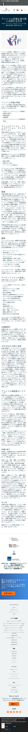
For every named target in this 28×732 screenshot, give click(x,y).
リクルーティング (14, 674)
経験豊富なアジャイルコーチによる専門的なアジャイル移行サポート (13, 487)
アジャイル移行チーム (12, 357)
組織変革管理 (14, 635)
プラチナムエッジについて (14, 685)
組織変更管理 (14, 644)
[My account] (22, 10)
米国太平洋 (14, 651)
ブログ (15, 23)
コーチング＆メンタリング (14, 678)
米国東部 (14, 658)
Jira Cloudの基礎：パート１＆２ (14, 637)
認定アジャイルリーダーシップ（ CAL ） (14, 630)
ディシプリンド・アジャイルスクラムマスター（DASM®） (14, 633)
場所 (14, 614)
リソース (9, 23)
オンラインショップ (14, 612)
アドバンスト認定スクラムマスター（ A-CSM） (14, 623)
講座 (14, 607)
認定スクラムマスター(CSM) (14, 621)
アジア (14, 660)
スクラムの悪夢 (14, 692)
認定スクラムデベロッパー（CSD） (14, 627)
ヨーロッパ (14, 662)
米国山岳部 (14, 653)
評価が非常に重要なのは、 (9, 504)
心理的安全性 (14, 640)
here (10, 723)
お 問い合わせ (8, 593)
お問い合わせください (11, 527)
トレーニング (14, 438)
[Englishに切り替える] (3, 725)
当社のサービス (14, 609)
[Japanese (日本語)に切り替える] (3, 727)
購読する (14, 704)
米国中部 (14, 655)
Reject (14, 726)
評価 (14, 671)
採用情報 (14, 687)
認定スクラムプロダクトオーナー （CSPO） (14, 625)
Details (6, 729)
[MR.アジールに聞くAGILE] (10, 3)
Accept (6, 726)
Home (3, 23)
